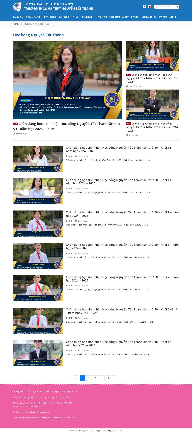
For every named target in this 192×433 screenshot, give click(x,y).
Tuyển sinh (101, 17)
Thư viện (135, 17)
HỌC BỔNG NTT (87, 17)
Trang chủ (18, 17)
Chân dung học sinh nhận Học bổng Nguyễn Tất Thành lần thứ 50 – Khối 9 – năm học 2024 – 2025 (122, 214)
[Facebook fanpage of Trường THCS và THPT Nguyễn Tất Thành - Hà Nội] (144, 6)
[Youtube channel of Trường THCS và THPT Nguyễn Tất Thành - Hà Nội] (149, 6)
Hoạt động (64, 17)
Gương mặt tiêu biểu (119, 17)
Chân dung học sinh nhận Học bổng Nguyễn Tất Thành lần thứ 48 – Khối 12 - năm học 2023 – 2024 (119, 343)
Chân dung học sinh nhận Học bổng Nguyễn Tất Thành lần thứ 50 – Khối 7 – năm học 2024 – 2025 (122, 278)
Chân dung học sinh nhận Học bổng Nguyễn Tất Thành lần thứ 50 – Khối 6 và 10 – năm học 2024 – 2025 (122, 311)
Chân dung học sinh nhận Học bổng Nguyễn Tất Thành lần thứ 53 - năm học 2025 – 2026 (152, 78)
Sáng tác (163, 17)
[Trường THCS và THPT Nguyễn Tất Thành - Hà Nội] (17, 6)
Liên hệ (173, 17)
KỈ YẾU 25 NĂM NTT (34, 17)
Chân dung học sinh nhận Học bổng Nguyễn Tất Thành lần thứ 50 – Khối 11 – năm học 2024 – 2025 (119, 181)
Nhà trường (50, 17)
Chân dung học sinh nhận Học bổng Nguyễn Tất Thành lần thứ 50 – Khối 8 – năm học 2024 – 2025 (122, 246)
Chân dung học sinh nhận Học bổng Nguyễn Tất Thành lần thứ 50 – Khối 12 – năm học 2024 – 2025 (119, 149)
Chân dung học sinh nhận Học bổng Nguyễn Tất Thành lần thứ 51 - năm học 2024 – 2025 (152, 127)
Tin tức (74, 17)
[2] (114, 378)
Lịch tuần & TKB (149, 17)
